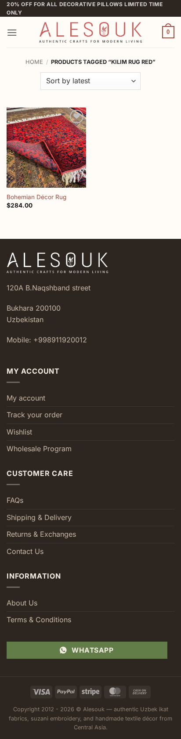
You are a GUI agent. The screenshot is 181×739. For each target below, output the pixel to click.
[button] (12, 32)
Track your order (34, 414)
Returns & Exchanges (41, 534)
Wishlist (19, 431)
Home (34, 62)
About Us (22, 602)
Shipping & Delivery (39, 517)
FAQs (15, 500)
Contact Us (25, 551)
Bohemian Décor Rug (36, 197)
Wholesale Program (39, 448)
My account (26, 398)
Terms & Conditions (39, 619)
